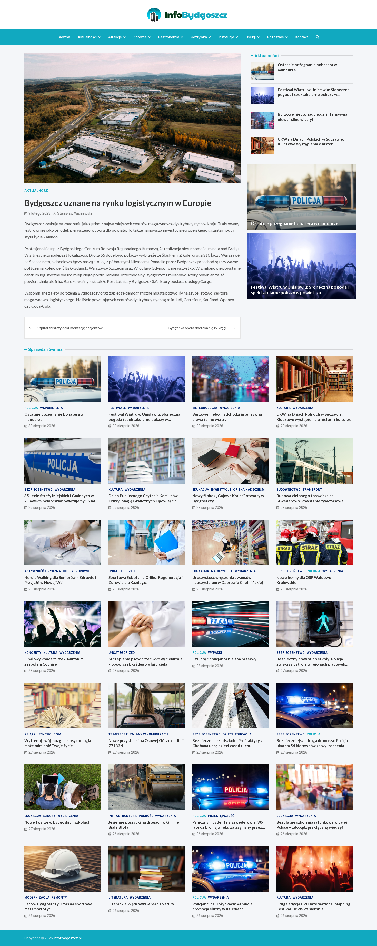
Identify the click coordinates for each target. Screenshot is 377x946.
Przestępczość (221, 816)
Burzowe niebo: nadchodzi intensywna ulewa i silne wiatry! (312, 117)
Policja (31, 408)
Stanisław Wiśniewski (74, 213)
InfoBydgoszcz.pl (68, 938)
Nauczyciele (222, 571)
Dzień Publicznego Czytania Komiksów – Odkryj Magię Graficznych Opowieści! (144, 498)
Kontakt (301, 37)
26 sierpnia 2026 (126, 834)
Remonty (59, 897)
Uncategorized (121, 571)
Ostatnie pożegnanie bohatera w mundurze (295, 223)
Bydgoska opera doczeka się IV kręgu (197, 328)
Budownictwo (288, 489)
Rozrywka (199, 37)
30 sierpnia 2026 (41, 426)
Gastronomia (168, 37)
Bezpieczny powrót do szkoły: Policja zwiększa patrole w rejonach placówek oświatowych (310, 664)
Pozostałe (275, 37)
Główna (64, 37)
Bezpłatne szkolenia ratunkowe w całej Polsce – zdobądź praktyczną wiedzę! (311, 825)
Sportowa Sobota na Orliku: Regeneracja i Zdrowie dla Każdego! (145, 580)
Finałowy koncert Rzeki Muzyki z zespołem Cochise (53, 661)
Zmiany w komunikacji (149, 734)
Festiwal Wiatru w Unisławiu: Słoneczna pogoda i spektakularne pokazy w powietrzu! (314, 94)
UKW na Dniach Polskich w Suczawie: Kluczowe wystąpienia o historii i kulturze (311, 144)
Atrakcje (115, 37)
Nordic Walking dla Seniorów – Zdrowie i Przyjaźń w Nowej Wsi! (60, 580)
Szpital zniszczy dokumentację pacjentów (70, 328)
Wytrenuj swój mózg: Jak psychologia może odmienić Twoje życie (57, 743)
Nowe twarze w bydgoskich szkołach (57, 822)
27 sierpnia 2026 (294, 671)
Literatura (118, 897)
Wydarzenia (138, 408)
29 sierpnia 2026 (209, 426)
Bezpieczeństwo (38, 489)
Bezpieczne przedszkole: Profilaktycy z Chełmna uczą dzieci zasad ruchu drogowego (227, 745)
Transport (312, 489)
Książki (30, 734)
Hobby (68, 571)
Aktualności (87, 37)
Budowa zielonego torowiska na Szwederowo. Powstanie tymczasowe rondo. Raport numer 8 (310, 500)
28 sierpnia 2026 (209, 507)
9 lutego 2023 (39, 213)
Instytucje (226, 37)
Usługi (251, 37)
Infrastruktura (122, 816)
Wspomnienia (51, 408)
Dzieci (228, 734)
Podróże (146, 816)
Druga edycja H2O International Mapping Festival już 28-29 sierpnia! (313, 906)
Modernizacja (36, 897)
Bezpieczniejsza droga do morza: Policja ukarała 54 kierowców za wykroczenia (312, 743)
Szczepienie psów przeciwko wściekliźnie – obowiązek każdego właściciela (145, 661)
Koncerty (32, 653)
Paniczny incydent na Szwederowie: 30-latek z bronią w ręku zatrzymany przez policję (228, 827)
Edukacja (200, 489)
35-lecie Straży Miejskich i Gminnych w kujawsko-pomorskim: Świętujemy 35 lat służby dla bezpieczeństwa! (60, 500)
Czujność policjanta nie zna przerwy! (225, 659)
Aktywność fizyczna (42, 571)
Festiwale (117, 408)
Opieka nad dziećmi (249, 489)
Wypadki (215, 653)
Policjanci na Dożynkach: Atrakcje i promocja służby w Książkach (223, 906)
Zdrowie (140, 37)
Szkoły (49, 816)
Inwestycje (221, 489)
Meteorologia (204, 408)
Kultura (283, 408)
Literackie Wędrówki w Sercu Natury (141, 904)
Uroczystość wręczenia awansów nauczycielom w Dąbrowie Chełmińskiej (227, 580)
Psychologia (49, 734)
